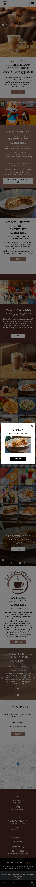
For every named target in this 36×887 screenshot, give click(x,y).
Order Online (18, 459)
